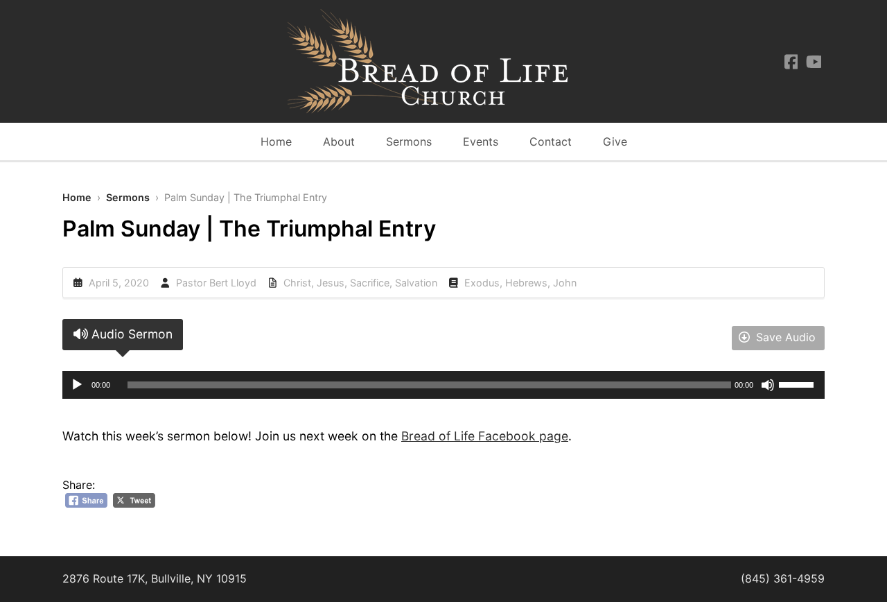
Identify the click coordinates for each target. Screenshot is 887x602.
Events (480, 141)
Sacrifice (369, 283)
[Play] (77, 385)
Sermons (409, 141)
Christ (297, 283)
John (565, 283)
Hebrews (526, 283)
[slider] (798, 383)
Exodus (482, 283)
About (339, 141)
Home (276, 141)
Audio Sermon (130, 334)
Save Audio (784, 337)
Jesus (330, 283)
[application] (443, 385)
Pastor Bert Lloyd (216, 283)
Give (615, 141)
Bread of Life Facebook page (484, 436)
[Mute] (768, 385)
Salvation (416, 283)
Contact (550, 141)
